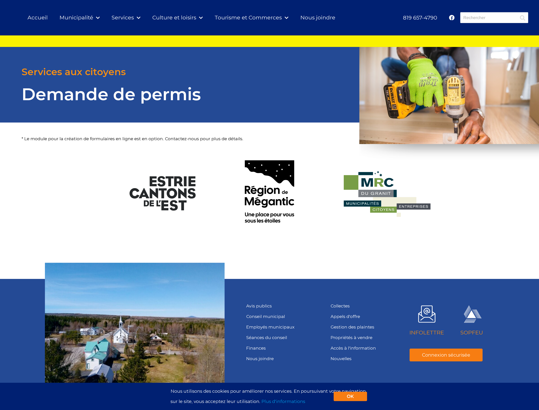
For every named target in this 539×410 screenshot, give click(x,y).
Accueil (38, 17)
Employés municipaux (270, 327)
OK (350, 396)
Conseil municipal (265, 316)
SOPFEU (471, 332)
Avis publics (259, 306)
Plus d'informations (283, 401)
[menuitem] (420, 18)
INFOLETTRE (426, 332)
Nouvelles (341, 358)
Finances (256, 348)
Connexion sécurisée (446, 355)
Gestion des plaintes (352, 327)
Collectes (340, 306)
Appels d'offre (345, 316)
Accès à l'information (353, 348)
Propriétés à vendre (351, 337)
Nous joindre (317, 17)
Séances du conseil (266, 337)
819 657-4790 (420, 17)
